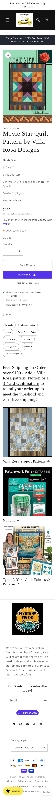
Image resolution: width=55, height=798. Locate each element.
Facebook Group (16, 670)
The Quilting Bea (25, 776)
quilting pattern (11, 346)
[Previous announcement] (6, 5)
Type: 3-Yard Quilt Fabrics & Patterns (26, 582)
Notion (34, 378)
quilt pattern (10, 339)
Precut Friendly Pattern (27, 332)
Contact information (29, 791)
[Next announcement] (49, 5)
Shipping (7, 214)
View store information (19, 304)
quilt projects (27, 339)
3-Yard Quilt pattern (21, 383)
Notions (9, 520)
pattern (8, 332)
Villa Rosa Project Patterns (24, 461)
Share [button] (9, 314)
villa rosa (28, 346)
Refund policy (24, 781)
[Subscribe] (45, 700)
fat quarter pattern (28, 325)
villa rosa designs (12, 354)
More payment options (27, 282)
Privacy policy (41, 781)
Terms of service (20, 786)
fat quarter (9, 325)
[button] (7, 20)
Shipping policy (38, 786)
